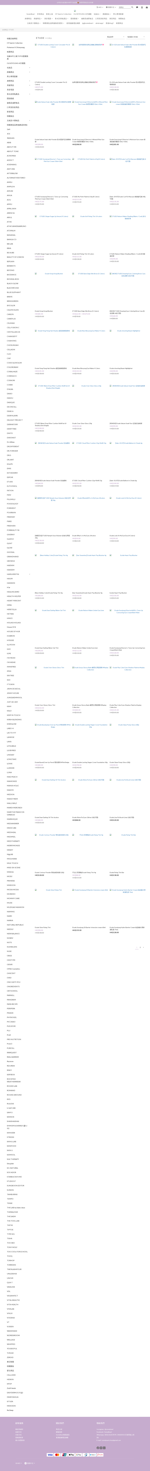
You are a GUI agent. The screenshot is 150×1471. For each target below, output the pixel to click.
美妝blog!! (110, 23)
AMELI (9, 182)
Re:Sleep (10, 1410)
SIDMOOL (11, 1155)
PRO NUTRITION (14, 1039)
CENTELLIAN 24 (13, 332)
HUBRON (11, 636)
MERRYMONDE (13, 845)
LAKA (9, 741)
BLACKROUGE (13, 288)
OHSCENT (11, 973)
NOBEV (10, 938)
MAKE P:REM (12, 799)
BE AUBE (10, 253)
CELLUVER (11, 1375)
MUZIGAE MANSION (15, 907)
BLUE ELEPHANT (14, 292)
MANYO (10, 790)
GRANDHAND (13, 556)
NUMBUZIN (12, 947)
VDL (8, 1291)
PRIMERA (11, 881)
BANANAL (11, 235)
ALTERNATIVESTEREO (16, 178)
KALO (9, 711)
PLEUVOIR (11, 1026)
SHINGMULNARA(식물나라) (17, 1127)
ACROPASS (11, 156)
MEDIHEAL (11, 832)
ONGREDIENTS (13, 986)
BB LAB (10, 244)
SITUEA (10, 1401)
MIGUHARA (12, 859)
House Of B (11, 627)
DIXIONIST (11, 438)
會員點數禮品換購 (73, 23)
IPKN (9, 671)
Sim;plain (10, 1163)
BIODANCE (11, 275)
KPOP (9, 1384)
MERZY (10, 850)
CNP (9, 358)
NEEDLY (10, 929)
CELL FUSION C (13, 327)
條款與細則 (19, 1429)
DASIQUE (11, 402)
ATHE (9, 222)
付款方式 (18, 1435)
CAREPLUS (11, 319)
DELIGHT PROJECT (15, 420)
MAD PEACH (12, 777)
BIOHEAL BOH (13, 279)
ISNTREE (10, 675)
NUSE (9, 951)
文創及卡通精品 (33, 23)
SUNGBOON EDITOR (15, 1185)
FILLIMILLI (11, 499)
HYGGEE (10, 640)
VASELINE (11, 1287)
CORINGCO (12, 376)
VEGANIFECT (12, 1296)
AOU (9, 200)
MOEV (9, 876)
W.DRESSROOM (13, 1335)
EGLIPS (10, 464)
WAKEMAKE (12, 1331)
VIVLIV (10, 1313)
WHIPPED (11, 1344)
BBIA (9, 248)
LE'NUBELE (11, 746)
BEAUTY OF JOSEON (15, 257)
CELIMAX (11, 323)
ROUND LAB (12, 1086)
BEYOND (10, 270)
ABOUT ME (11, 147)
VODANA (11, 1318)
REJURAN (11, 1066)
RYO (8, 1099)
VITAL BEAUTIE (13, 1300)
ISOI (8, 680)
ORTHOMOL (12, 991)
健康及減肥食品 (87, 18)
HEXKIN (10, 1379)
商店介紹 (59, 1429)
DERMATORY (12, 424)
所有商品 (40, 14)
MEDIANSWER (13, 823)
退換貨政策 (19, 1437)
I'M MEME (11, 662)
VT (8, 1322)
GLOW (9, 548)
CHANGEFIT (12, 336)
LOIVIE (9, 763)
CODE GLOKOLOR (14, 363)
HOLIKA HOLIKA (14, 623)
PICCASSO (11, 1022)
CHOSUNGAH (13, 345)
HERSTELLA (11, 609)
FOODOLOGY (12, 504)
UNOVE (10, 1278)
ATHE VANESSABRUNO (16, 226)
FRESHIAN (11, 526)
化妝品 (96, 14)
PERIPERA (11, 1008)
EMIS (9, 468)
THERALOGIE (12, 1212)
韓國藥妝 (10, 1366)
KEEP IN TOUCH (13, 715)
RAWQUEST (12, 1052)
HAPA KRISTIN (13, 574)
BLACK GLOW (12, 283)
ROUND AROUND (14, 1095)
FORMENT (11, 508)
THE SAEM (11, 1216)
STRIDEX (10, 1137)
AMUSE (10, 191)
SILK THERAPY (13, 1159)
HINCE (10, 618)
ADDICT (10, 160)
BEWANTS (11, 266)
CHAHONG (11, 341)
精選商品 (119, 23)
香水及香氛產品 (61, 18)
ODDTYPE (11, 960)
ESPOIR (10, 477)
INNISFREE (11, 667)
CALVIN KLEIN (13, 310)
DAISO (9, 393)
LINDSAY (10, 755)
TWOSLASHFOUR (14, 1269)
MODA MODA (13, 889)
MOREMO (11, 894)
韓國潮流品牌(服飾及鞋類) (53, 23)
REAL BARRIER (13, 1057)
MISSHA (10, 872)
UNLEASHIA (12, 1274)
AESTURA (11, 169)
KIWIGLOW (11, 724)
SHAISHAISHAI (13, 1121)
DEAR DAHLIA (12, 1397)
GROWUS (11, 561)
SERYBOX (11, 1074)
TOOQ (9, 1256)
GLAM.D (10, 539)
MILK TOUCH (12, 863)
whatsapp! (100, 23)
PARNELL (10, 995)
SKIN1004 (11, 1133)
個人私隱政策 (20, 1440)
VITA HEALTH (12, 1304)
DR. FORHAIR (12, 451)
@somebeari (109, 1429)
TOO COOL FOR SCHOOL (17, 1252)
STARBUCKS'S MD (14, 1177)
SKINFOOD (11, 1146)
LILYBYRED (11, 750)
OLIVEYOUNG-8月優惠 (83, 14)
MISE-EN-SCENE (13, 867)
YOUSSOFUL (12, 1348)
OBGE (9, 956)
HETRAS (10, 614)
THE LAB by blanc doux (16, 1207)
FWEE (9, 521)
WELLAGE (11, 1340)
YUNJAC (10, 1353)
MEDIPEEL (11, 837)
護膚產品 (106, 14)
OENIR (9, 964)
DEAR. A (10, 411)
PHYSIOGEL (12, 1017)
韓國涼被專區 (12, 38)
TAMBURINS (12, 1194)
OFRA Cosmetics (13, 969)
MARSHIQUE (12, 819)
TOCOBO (11, 1243)
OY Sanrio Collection (63, 14)
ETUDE (11, 30)
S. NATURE (11, 1108)
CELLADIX (11, 349)
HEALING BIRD (13, 592)
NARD (9, 916)
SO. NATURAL (12, 1168)
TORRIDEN (11, 1265)
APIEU (9, 204)
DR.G (9, 455)
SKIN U (10, 1150)
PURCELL (10, 1048)
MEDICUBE (11, 828)
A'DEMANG (11, 164)
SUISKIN (10, 1190)
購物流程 (59, 1432)
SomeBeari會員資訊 (63, 1435)
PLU (8, 1030)
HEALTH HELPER (14, 596)
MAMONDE (12, 781)
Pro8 (9, 1035)
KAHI (9, 706)
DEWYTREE (11, 429)
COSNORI (11, 380)
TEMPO (10, 1199)
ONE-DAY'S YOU (13, 982)
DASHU (10, 398)
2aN (8, 129)
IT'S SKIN (10, 684)
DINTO (10, 433)
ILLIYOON (11, 645)
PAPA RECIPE (12, 1004)
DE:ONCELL (11, 407)
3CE (8, 134)
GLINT (9, 543)
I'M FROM (11, 658)
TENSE (9, 1203)
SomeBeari (31, 14)
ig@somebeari (87, 23)
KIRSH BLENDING (14, 719)
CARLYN (10, 314)
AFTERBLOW (12, 173)
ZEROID (10, 1357)
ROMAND (11, 1090)
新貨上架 (49, 14)
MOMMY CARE (13, 898)
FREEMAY (11, 517)
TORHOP (10, 1260)
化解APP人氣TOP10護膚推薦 (17, 57)
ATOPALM (11, 230)
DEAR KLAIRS (12, 415)
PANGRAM (11, 1000)
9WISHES (10, 138)
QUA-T (10, 1282)
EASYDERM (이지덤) (15, 1392)
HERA (9, 605)
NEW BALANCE (13, 934)
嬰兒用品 (10, 1370)
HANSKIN (11, 583)
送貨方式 (18, 1432)
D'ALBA (10, 389)
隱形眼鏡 (74, 18)
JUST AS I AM (12, 702)
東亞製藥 (10, 1362)
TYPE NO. (11, 1234)
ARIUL (9, 217)
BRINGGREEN (12, 301)
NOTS (9, 942)
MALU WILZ (12, 803)
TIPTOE (10, 1230)
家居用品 (112, 18)
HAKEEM (10, 570)
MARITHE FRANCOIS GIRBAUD (15, 813)
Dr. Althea (10, 442)
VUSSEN (10, 1326)
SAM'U (10, 1112)
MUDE (9, 903)
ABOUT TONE (13, 151)
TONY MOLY (12, 1247)
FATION (10, 490)
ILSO (9, 649)
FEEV (9, 495)
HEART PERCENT (14, 601)
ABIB (9, 142)
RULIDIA (10, 1104)
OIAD (9, 978)
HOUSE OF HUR (13, 631)
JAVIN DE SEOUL (13, 689)
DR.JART (10, 460)
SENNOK (10, 1117)
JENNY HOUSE (13, 693)
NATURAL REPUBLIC (15, 925)
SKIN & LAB (11, 1141)
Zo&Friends (11, 1388)
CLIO (9, 354)
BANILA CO (11, 239)
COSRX (10, 385)
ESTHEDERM (12, 473)
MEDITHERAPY (13, 841)
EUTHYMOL (12, 486)
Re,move (10, 1061)
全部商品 (5, 30)
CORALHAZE (12, 371)
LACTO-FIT (11, 733)
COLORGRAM (12, 367)
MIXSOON (11, 885)
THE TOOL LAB (13, 1221)
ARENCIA (11, 213)
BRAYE (9, 297)
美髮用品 (37, 18)
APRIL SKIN (11, 208)
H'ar (8, 587)
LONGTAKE (11, 759)
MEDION (10, 794)
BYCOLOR (11, 305)
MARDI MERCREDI (14, 808)
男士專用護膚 (118, 14)
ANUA (9, 195)
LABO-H (10, 728)
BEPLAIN (10, 261)
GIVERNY (11, 534)
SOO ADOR (11, 1172)
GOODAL (10, 552)
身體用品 (28, 18)
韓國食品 (121, 18)
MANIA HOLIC (13, 786)
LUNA (9, 772)
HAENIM (10, 565)
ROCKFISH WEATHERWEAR (14, 1080)
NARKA (10, 920)
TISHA (9, 1238)
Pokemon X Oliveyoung (16, 47)
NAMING (11, 911)
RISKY (9, 1070)
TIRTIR (10, 1225)
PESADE (10, 1013)
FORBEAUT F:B (13, 530)
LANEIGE (10, 737)
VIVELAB (10, 1309)
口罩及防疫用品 (101, 18)
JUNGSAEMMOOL (14, 697)
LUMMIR (10, 768)
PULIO (9, 1044)
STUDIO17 (11, 1181)
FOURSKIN (11, 512)
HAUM (10, 578)
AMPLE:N (11, 186)
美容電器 (47, 18)
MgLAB (10, 854)
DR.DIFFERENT (13, 446)
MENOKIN (11, 1406)
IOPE (9, 653)
